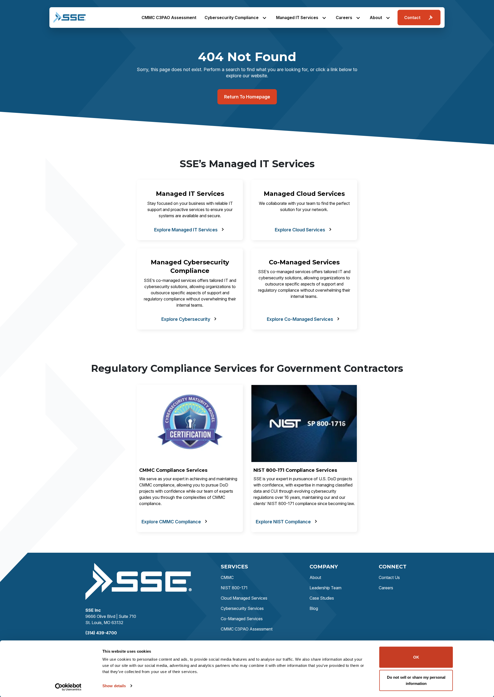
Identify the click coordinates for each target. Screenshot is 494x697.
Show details (114, 686)
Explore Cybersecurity (185, 319)
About (376, 17)
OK (416, 657)
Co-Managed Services (242, 618)
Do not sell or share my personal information (416, 680)
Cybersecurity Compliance (232, 17)
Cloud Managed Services (244, 598)
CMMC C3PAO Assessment (169, 17)
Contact (412, 17)
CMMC (227, 577)
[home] (70, 17)
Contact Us (389, 577)
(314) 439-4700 (101, 632)
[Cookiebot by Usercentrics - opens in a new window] (68, 687)
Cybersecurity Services (242, 608)
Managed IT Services (297, 17)
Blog (314, 608)
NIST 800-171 (234, 587)
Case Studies (322, 598)
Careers (344, 17)
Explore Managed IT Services (186, 229)
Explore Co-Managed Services (300, 319)
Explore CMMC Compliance (171, 521)
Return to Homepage (247, 96)
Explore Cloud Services (300, 229)
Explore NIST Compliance (283, 521)
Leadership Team (325, 587)
